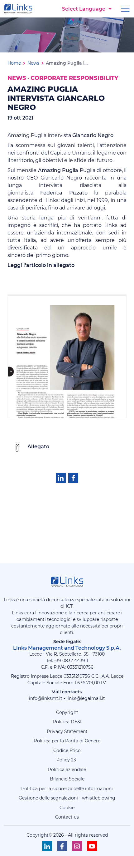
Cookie (67, 807)
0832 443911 (75, 660)
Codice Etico (67, 750)
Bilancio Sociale (67, 779)
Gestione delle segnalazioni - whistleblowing (67, 798)
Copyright (67, 712)
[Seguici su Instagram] (77, 846)
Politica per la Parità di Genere (67, 741)
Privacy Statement (67, 731)
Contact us (67, 817)
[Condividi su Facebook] (73, 478)
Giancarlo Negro (92, 135)
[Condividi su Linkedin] (61, 478)
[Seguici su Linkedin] (47, 846)
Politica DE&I (67, 722)
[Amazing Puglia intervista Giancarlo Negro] (67, 356)
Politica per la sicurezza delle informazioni (67, 788)
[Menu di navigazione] (125, 8)
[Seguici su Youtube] (92, 846)
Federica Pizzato (64, 193)
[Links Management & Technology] (20, 9)
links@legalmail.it (85, 698)
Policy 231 (67, 760)
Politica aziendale (67, 769)
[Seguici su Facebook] (62, 846)
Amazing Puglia (58, 170)
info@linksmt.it (45, 698)
